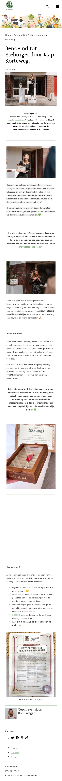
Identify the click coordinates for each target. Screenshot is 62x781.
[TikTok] (27, 738)
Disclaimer (15, 752)
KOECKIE (16, 615)
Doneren (14, 748)
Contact (14, 757)
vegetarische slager (16, 119)
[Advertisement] (31, 531)
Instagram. (11, 188)
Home (8, 35)
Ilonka (32, 389)
